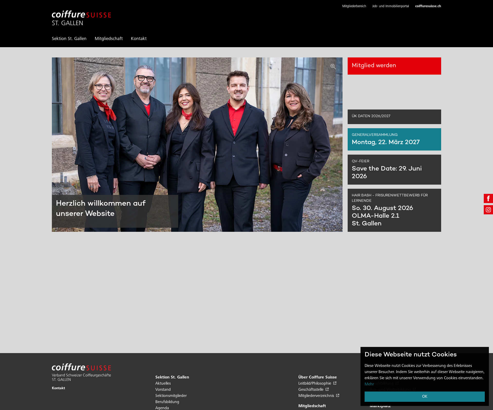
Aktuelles (163, 384)
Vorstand (163, 390)
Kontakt (139, 39)
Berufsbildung (167, 402)
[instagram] (488, 209)
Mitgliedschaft (109, 39)
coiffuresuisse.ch (428, 6)
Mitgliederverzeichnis (316, 396)
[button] (354, 6)
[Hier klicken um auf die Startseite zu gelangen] (81, 14)
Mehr (369, 384)
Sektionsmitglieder (171, 396)
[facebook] (488, 198)
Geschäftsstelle (311, 390)
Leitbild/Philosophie (315, 384)
